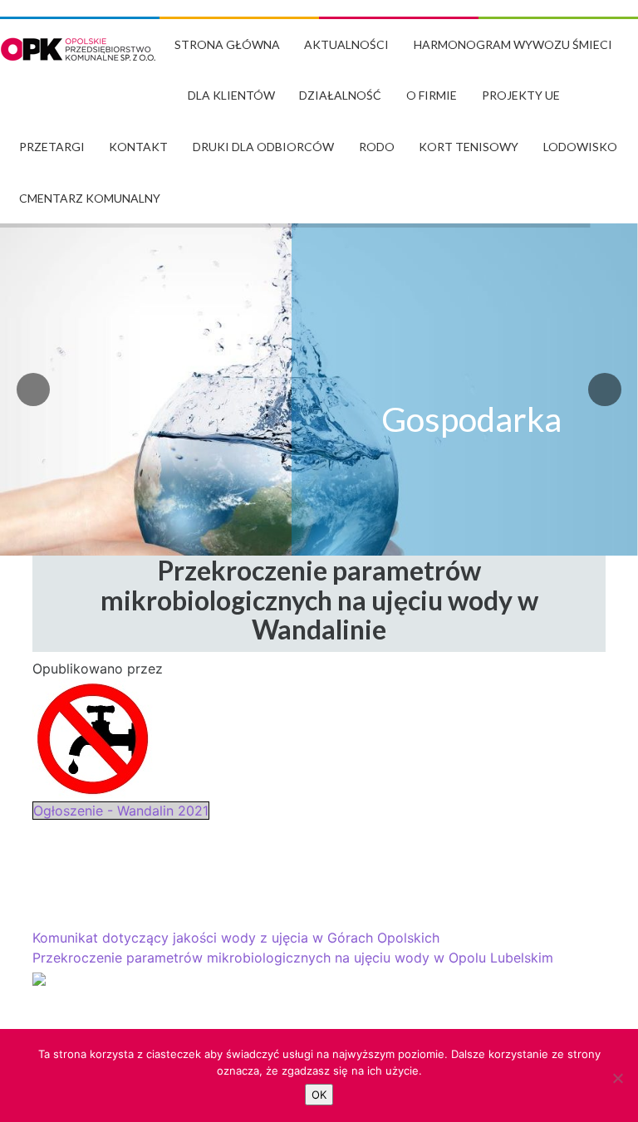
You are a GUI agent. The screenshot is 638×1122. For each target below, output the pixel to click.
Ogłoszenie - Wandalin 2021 (121, 810)
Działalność (340, 95)
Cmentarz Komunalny (89, 198)
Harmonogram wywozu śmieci (513, 44)
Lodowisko (580, 147)
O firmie (431, 95)
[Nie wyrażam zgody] (617, 1078)
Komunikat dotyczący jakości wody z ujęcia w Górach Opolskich (235, 937)
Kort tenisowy (468, 147)
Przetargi (52, 147)
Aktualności (346, 44)
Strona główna (227, 44)
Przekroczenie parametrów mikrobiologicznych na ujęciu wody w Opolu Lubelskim (292, 957)
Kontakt (138, 147)
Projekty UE (521, 95)
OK (319, 1094)
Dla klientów (231, 95)
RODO (377, 147)
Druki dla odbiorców (263, 147)
